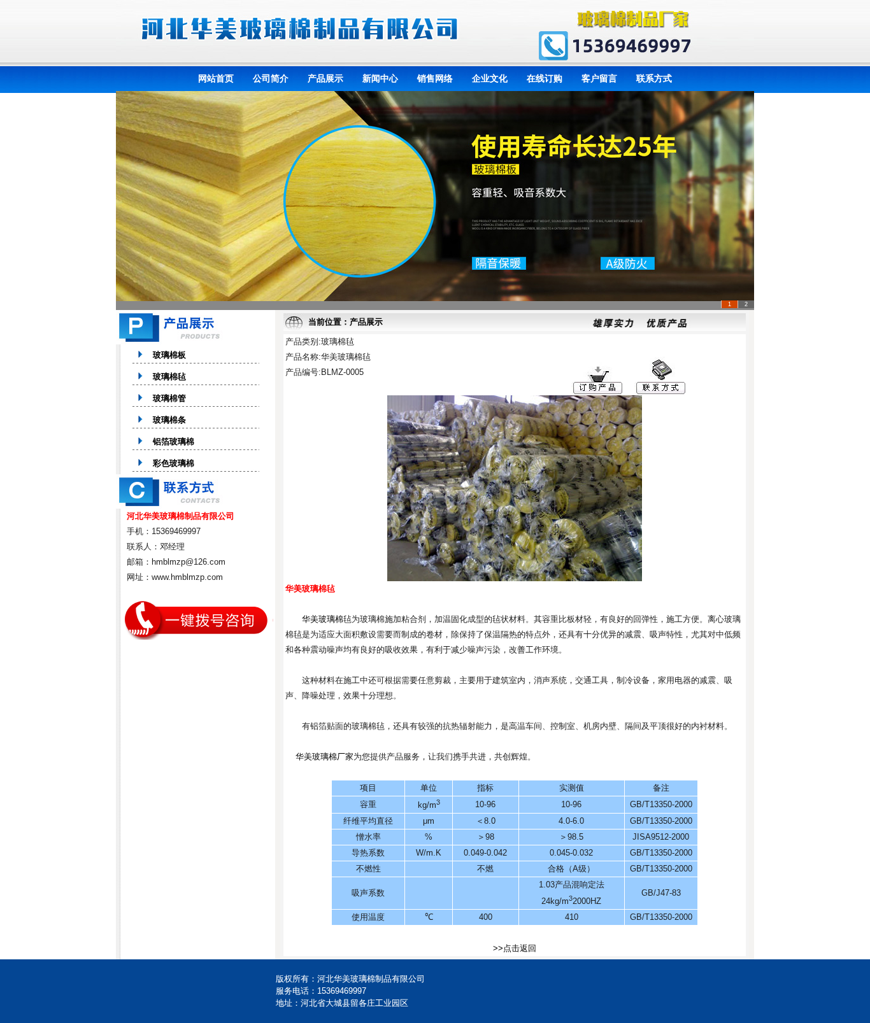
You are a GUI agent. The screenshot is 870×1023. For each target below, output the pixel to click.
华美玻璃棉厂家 (324, 756)
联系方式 (654, 78)
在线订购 (544, 78)
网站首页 (216, 78)
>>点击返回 (514, 948)
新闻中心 (380, 78)
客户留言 (599, 78)
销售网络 (435, 78)
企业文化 (490, 78)
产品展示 (325, 78)
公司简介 (271, 78)
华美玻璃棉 (322, 619)
